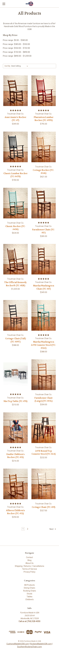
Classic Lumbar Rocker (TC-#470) (15, 175)
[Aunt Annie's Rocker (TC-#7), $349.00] (15, 90)
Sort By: (8, 66)
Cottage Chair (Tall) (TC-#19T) (15, 340)
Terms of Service (29, 569)
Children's (29, 599)
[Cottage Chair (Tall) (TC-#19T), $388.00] (15, 315)
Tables (29, 596)
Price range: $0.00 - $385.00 (15, 40)
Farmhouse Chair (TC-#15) (43, 231)
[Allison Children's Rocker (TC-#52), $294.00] (15, 484)
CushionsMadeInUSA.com (17, 644)
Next (52, 529)
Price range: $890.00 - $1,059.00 (17, 56)
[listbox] (20, 66)
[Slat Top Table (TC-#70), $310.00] (15, 374)
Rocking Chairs (29, 591)
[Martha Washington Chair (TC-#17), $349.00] (43, 259)
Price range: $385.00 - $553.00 (16, 44)
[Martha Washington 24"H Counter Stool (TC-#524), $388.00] (43, 315)
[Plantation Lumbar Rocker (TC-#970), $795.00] (43, 90)
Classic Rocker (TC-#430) (15, 228)
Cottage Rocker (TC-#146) (43, 172)
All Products (29, 585)
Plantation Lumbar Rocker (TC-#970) (43, 119)
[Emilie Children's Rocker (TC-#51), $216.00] (15, 427)
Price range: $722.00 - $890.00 (16, 52)
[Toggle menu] (4, 4)
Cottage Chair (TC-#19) (43, 507)
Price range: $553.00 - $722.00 (16, 48)
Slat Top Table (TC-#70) (15, 401)
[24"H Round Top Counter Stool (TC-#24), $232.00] (43, 427)
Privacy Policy (29, 572)
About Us (29, 563)
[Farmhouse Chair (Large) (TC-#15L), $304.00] (43, 374)
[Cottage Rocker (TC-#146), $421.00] (43, 147)
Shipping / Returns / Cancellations (29, 566)
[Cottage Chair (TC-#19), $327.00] (43, 484)
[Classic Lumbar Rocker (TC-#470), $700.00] (15, 147)
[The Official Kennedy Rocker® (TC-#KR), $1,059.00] (15, 259)
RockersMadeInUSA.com (41, 644)
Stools (29, 594)
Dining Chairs (29, 588)
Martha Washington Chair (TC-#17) (43, 287)
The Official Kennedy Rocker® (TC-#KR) (15, 284)
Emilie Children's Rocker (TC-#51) (15, 456)
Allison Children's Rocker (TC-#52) (15, 512)
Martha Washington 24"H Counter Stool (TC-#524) (43, 344)
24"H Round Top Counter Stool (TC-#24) (44, 452)
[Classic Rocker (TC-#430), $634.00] (15, 203)
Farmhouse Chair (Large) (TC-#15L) (43, 399)
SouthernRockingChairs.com (29, 647)
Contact (29, 557)
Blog (29, 560)
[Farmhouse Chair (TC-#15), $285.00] (43, 203)
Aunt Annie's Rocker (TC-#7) (15, 119)
